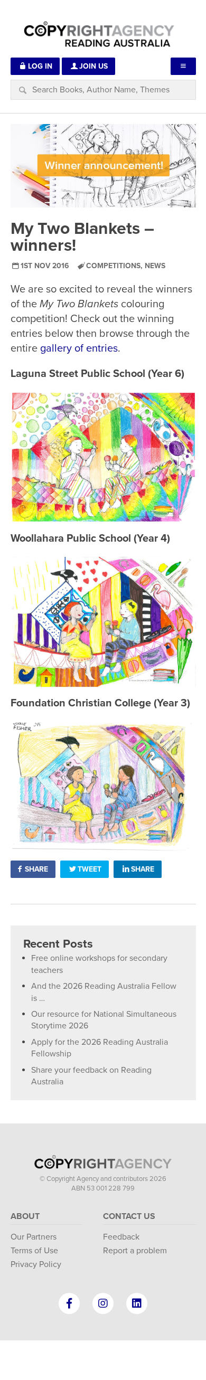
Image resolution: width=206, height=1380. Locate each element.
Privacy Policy (36, 1264)
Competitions (113, 265)
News (155, 265)
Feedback (121, 1237)
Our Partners (34, 1237)
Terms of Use (34, 1250)
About (25, 1216)
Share (36, 869)
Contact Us (129, 1216)
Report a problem (135, 1250)
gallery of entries (79, 348)
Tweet (89, 869)
